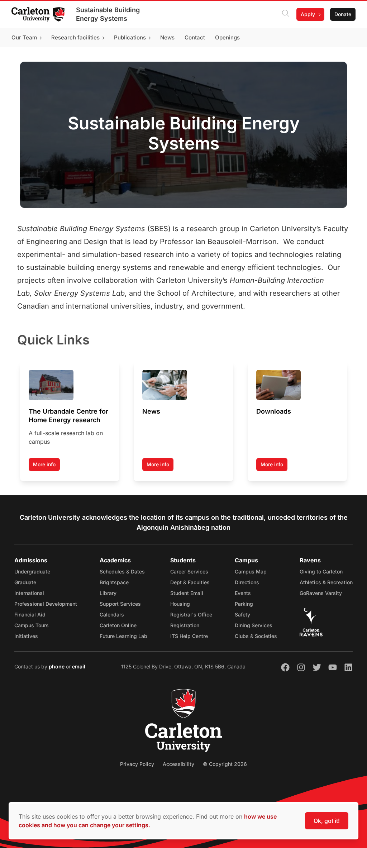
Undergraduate (32, 571)
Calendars (112, 614)
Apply (308, 14)
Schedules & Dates (122, 571)
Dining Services (253, 625)
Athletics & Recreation (326, 582)
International (29, 593)
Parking (244, 604)
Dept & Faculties (190, 582)
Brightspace (114, 582)
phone (57, 666)
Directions (247, 582)
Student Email (186, 593)
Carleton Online (118, 625)
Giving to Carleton (321, 571)
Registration (184, 625)
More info (44, 464)
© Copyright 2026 (225, 764)
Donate (342, 14)
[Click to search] (285, 14)
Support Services (120, 604)
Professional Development (45, 604)
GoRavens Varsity (321, 593)
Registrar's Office (191, 614)
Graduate (25, 582)
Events (243, 593)
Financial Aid (30, 614)
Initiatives (26, 636)
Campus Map (251, 571)
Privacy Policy (137, 764)
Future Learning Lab (123, 636)
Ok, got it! (327, 820)
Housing (180, 604)
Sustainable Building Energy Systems (108, 14)
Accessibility (178, 764)
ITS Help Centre (189, 636)
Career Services (189, 571)
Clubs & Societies (256, 636)
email (78, 666)
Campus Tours (31, 625)
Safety (242, 614)
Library (108, 593)
